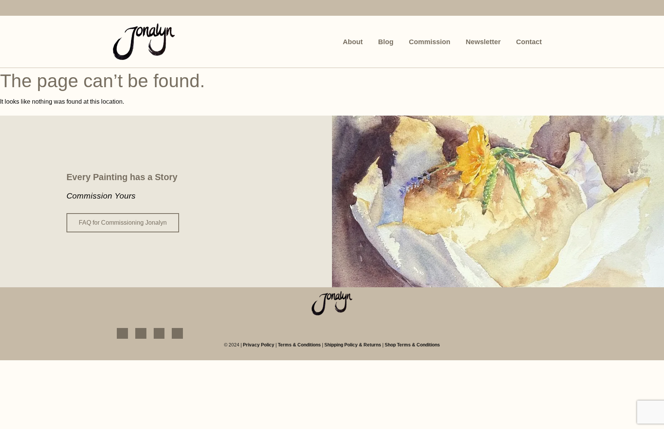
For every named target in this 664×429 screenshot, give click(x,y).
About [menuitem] (353, 42)
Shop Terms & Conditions (412, 345)
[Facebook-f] (118, 8)
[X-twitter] (173, 8)
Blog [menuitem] (385, 42)
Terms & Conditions (299, 345)
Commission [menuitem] (429, 42)
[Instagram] (137, 8)
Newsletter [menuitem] (483, 42)
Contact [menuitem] (529, 42)
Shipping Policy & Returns (352, 345)
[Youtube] (155, 8)
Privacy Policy (258, 345)
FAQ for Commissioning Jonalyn (123, 222)
